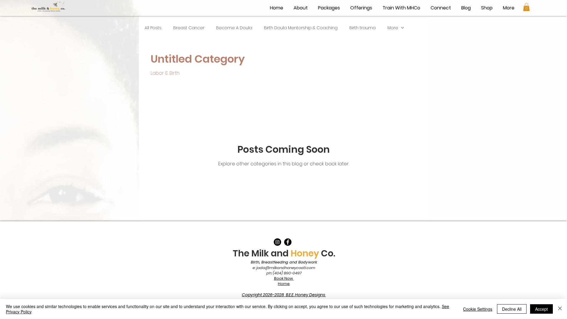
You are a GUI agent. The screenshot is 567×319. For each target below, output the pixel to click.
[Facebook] (287, 242)
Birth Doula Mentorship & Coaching (301, 28)
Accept (541, 309)
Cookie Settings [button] (477, 309)
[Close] (559, 309)
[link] (526, 7)
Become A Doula (234, 28)
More (392, 28)
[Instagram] (277, 242)
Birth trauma (362, 28)
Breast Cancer (188, 28)
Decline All (512, 309)
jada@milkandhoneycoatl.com (285, 268)
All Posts (153, 28)
